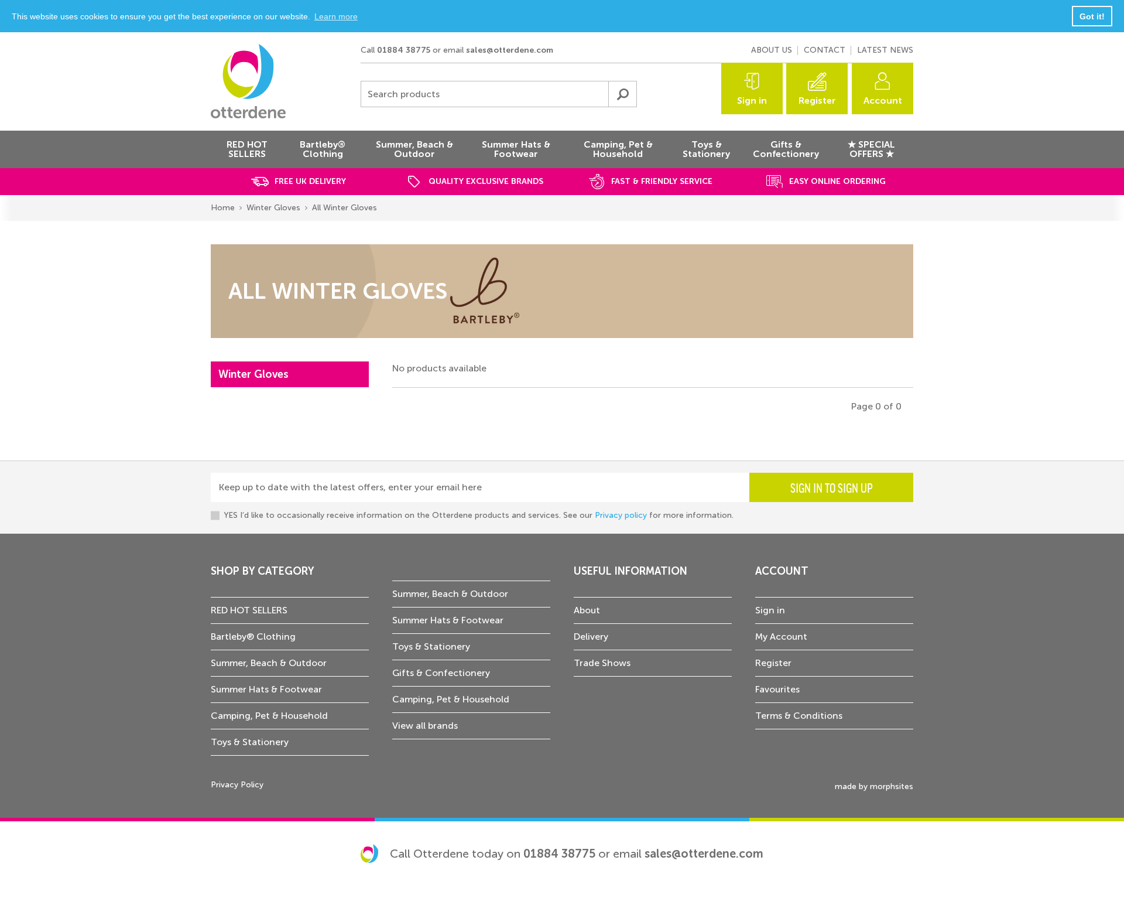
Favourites (777, 689)
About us (771, 50)
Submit (622, 94)
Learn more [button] (336, 16)
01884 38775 (403, 50)
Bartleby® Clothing (253, 636)
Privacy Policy (237, 785)
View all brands (425, 725)
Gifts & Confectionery (441, 672)
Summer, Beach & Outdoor (269, 662)
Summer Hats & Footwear (266, 689)
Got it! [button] (1092, 16)
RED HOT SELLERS (249, 610)
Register (817, 100)
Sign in (752, 100)
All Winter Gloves (344, 208)
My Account (781, 636)
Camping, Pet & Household (269, 715)
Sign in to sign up (831, 487)
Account (882, 100)
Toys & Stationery (250, 742)
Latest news (885, 50)
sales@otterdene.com (509, 50)
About (587, 610)
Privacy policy (621, 515)
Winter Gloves (273, 208)
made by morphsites (874, 786)
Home (223, 208)
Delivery (591, 636)
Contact (824, 50)
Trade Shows (602, 662)
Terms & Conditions (798, 715)
